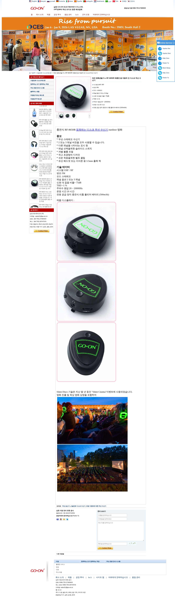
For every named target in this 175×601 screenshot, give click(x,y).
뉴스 (77, 14)
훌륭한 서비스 (60, 564)
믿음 (57, 567)
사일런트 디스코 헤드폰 (44, 73)
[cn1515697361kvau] (67, 519)
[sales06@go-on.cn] (64, 519)
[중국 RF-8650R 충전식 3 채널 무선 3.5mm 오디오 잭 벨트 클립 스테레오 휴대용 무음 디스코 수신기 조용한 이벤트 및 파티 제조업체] (34, 177)
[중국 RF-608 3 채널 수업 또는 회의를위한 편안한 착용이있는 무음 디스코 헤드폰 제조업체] (34, 203)
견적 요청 (85, 14)
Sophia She (166, 48)
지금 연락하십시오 (41, 230)
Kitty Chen (165, 58)
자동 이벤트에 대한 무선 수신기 (96, 506)
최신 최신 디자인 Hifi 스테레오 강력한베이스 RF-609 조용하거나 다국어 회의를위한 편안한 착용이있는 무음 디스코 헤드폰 (45, 165)
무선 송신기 (66, 506)
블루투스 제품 (34, 91)
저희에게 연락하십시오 (101, 14)
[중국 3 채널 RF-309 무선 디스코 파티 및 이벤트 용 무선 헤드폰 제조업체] (34, 129)
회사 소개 (39, 14)
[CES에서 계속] (87, 70)
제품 (48, 14)
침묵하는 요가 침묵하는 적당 (39, 84)
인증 (57, 569)
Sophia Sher (166, 53)
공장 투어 (57, 14)
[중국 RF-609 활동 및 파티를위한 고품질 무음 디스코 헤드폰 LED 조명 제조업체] (34, 118)
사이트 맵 (100, 577)
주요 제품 (59, 572)
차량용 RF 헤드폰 (36, 99)
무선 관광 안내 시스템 (37, 88)
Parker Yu (165, 63)
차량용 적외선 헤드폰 (37, 95)
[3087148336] (61, 519)
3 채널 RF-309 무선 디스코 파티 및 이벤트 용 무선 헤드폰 (45, 127)
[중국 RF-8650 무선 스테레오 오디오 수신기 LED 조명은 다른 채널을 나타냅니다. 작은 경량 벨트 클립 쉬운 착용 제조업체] (34, 190)
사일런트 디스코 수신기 (77, 506)
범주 (33, 73)
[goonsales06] (57, 519)
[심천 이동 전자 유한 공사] (37, 8)
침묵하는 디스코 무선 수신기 (92, 129)
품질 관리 (68, 14)
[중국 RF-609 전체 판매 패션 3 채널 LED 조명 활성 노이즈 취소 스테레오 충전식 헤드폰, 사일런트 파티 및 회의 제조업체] (34, 150)
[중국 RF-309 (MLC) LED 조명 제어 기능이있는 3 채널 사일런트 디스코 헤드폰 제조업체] (34, 139)
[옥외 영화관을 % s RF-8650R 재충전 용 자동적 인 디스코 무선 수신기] (73, 94)
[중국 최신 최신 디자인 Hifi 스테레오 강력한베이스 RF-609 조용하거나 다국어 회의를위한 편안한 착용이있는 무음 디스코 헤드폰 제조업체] (34, 162)
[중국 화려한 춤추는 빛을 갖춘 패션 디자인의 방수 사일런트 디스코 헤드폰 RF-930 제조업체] (34, 108)
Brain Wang (166, 68)
